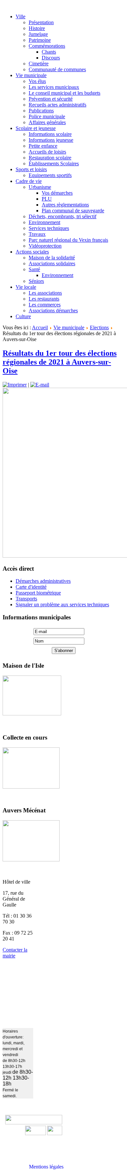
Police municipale (47, 116)
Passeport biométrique (38, 593)
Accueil (40, 327)
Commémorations (47, 46)
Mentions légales (46, 1166)
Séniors (36, 281)
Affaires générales (47, 122)
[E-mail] (39, 384)
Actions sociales (32, 251)
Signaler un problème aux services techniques (62, 604)
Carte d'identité (31, 587)
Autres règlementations (65, 204)
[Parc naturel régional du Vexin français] (35, 1133)
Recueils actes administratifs (57, 104)
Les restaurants (44, 299)
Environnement (44, 222)
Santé (34, 269)
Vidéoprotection (45, 246)
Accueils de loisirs (47, 152)
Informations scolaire (50, 134)
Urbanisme (40, 187)
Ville (20, 16)
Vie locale (26, 287)
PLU (47, 199)
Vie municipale (31, 75)
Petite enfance (43, 146)
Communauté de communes (57, 69)
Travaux (37, 234)
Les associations (45, 293)
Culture (23, 316)
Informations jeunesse (51, 140)
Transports (26, 598)
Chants (49, 52)
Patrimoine (40, 40)
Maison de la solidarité (52, 257)
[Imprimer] (15, 384)
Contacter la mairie (15, 952)
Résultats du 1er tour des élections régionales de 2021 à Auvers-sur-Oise (60, 362)
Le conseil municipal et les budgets (64, 93)
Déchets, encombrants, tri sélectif (62, 216)
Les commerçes (45, 304)
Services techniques (49, 228)
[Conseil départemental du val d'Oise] (54, 1133)
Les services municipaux (54, 87)
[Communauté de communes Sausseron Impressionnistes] (33, 1122)
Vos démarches (57, 193)
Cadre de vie (29, 181)
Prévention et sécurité (51, 99)
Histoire (37, 28)
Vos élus (37, 81)
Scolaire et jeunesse (36, 128)
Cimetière (39, 63)
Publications (41, 110)
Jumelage (38, 34)
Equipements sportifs (50, 175)
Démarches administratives (43, 581)
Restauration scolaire (50, 157)
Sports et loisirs (31, 169)
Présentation (41, 22)
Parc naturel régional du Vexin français (68, 240)
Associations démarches (53, 310)
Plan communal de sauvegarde (73, 210)
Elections (99, 327)
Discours (51, 57)
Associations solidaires (52, 263)
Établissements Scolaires (54, 163)
